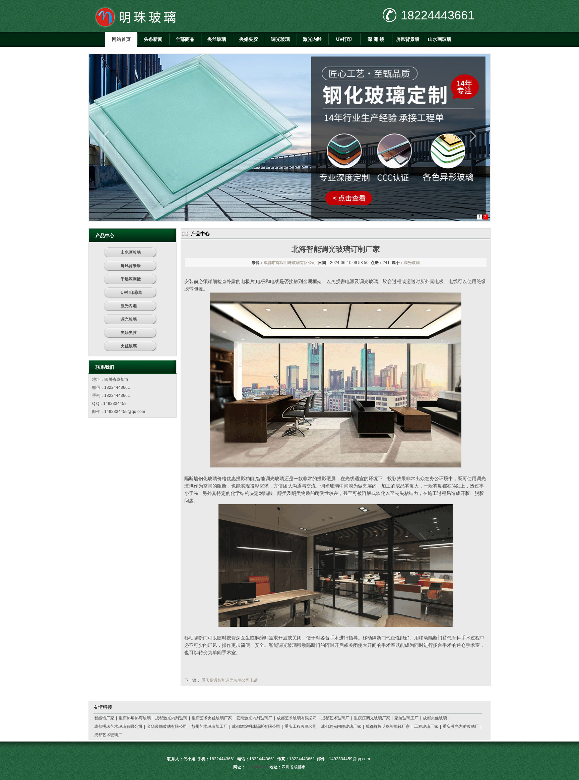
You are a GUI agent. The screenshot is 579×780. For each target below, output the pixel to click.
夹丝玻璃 (216, 39)
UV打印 (344, 39)
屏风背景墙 (408, 39)
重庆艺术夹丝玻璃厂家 (212, 718)
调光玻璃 (280, 39)
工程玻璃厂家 (426, 726)
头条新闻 (153, 39)
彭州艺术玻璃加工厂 (209, 726)
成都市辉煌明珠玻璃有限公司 (290, 262)
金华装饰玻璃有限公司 (167, 726)
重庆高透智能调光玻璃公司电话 (229, 680)
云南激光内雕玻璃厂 (254, 718)
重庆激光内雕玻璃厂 (461, 726)
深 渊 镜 (376, 39)
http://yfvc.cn (256, 767)
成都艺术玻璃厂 (335, 718)
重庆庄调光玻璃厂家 (372, 718)
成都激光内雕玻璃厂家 (341, 726)
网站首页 (121, 39)
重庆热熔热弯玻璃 (135, 718)
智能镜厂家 (104, 718)
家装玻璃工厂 (406, 718)
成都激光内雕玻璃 (171, 718)
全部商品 (185, 39)
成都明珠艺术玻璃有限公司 (118, 726)
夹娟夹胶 (248, 39)
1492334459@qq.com (124, 411)
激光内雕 (312, 39)
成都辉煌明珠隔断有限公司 (256, 726)
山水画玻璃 (439, 39)
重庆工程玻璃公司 (300, 726)
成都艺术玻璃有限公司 (297, 718)
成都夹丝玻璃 (435, 718)
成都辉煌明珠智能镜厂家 (388, 726)
